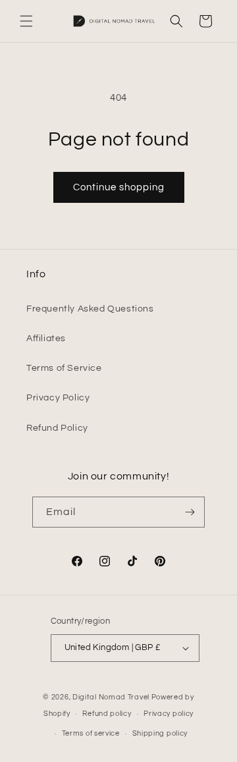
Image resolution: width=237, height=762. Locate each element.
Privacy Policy (58, 397)
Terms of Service (64, 368)
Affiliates (46, 338)
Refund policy (106, 713)
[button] (26, 21)
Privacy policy (169, 713)
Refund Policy (57, 428)
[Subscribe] (189, 512)
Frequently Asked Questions (90, 308)
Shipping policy (160, 733)
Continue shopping (119, 187)
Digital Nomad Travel (110, 697)
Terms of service (91, 733)
